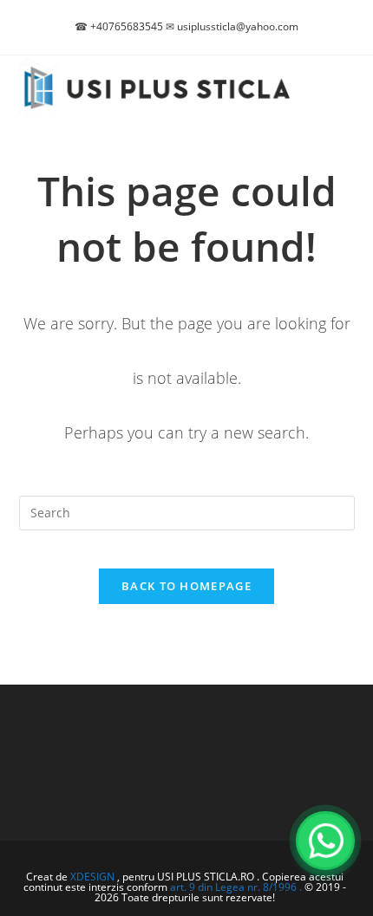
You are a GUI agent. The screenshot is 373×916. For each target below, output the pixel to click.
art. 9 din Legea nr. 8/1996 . (237, 887)
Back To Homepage (186, 586)
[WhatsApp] (325, 840)
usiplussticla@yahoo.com (237, 26)
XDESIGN (92, 876)
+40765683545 (126, 26)
